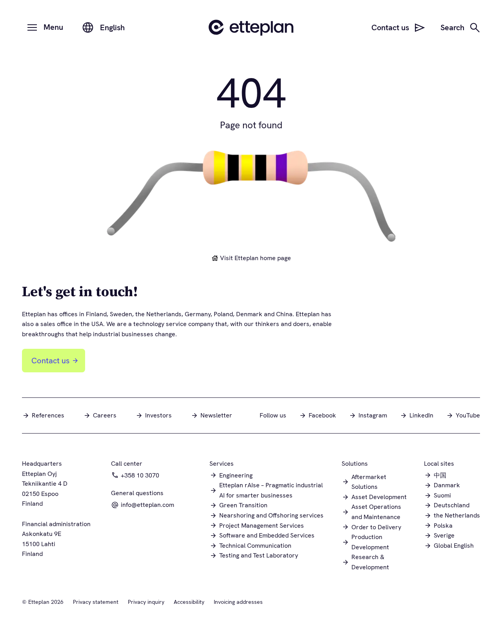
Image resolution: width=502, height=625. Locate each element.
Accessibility (189, 601)
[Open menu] (32, 27)
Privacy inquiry (146, 601)
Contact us (50, 360)
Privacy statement (95, 601)
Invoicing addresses (238, 601)
